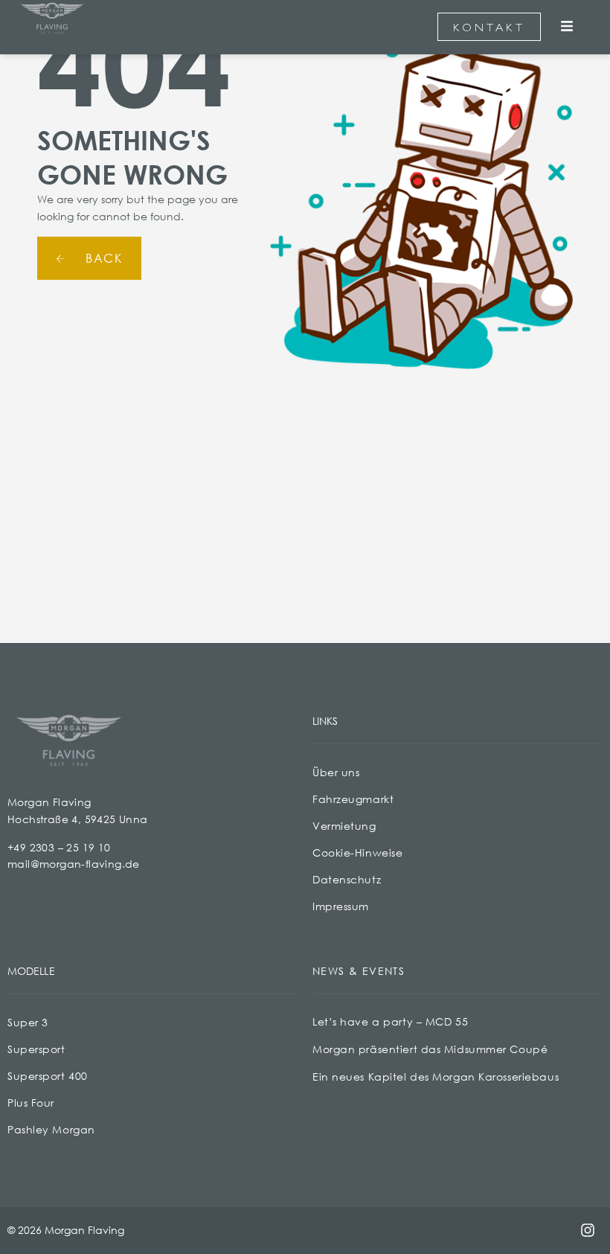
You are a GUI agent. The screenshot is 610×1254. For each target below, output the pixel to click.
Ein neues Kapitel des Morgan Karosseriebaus (435, 1076)
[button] (567, 27)
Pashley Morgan (51, 1129)
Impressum (340, 906)
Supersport (36, 1049)
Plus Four (30, 1102)
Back (102, 258)
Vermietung (344, 826)
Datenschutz (346, 879)
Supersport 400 (47, 1076)
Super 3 (27, 1022)
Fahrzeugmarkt (353, 799)
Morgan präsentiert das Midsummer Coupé (430, 1049)
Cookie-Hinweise (357, 852)
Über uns (335, 772)
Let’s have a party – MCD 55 (390, 1021)
